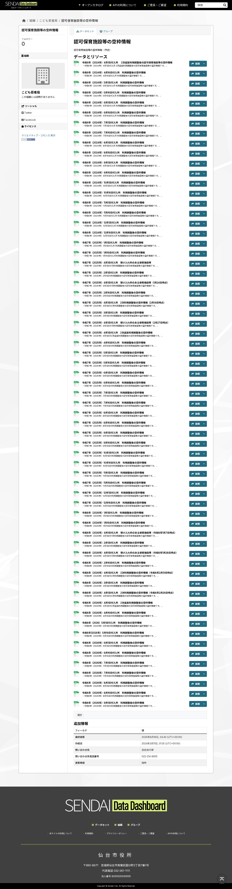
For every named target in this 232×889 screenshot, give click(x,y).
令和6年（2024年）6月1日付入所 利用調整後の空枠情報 (113, 102)
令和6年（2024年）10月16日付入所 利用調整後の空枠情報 (114, 192)
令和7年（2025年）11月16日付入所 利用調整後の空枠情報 (114, 482)
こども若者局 (48, 20)
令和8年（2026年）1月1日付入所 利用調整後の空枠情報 (113, 512)
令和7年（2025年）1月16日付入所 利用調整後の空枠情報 (113, 252)
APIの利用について (124, 5)
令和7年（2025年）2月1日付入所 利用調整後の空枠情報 (113, 272)
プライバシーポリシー (116, 833)
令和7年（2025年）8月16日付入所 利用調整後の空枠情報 (114, 422)
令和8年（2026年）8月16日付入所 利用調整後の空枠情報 (114, 692)
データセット (86, 31)
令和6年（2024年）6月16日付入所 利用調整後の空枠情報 (114, 112)
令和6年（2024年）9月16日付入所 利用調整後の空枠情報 (114, 172)
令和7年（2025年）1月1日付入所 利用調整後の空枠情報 (112, 242)
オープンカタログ (92, 5)
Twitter (28, 112)
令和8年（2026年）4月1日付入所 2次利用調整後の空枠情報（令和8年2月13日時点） (128, 572)
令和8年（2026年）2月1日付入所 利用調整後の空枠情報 (113, 542)
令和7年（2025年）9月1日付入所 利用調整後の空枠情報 (113, 432)
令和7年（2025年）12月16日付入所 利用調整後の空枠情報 (114, 502)
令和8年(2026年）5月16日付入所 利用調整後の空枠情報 (113, 632)
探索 (197, 63)
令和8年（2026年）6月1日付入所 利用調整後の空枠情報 (113, 642)
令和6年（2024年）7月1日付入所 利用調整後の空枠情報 (113, 122)
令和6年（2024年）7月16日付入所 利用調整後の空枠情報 (114, 132)
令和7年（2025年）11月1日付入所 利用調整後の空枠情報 (113, 472)
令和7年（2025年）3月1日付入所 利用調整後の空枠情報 (113, 312)
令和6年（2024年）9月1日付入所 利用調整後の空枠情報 (113, 162)
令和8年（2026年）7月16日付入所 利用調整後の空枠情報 (114, 672)
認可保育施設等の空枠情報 (79, 20)
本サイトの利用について (60, 833)
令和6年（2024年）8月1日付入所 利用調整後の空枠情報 (113, 142)
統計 (79, 715)
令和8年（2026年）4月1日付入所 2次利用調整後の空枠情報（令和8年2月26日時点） (128, 592)
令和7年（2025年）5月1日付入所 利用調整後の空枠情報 (113, 352)
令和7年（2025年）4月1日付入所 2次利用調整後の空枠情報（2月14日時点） (124, 302)
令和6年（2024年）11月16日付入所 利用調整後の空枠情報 (114, 212)
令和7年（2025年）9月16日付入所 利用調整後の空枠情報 (114, 442)
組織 (32, 20)
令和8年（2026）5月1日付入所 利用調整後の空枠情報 (112, 622)
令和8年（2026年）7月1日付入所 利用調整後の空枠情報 (113, 662)
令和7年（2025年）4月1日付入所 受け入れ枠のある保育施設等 (116, 262)
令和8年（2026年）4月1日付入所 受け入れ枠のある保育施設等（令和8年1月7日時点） (129, 532)
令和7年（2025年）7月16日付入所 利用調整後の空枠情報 (114, 402)
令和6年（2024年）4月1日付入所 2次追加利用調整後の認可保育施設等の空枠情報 (127, 62)
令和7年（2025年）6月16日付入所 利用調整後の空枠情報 (114, 382)
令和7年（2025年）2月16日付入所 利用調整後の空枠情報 (113, 292)
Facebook (30, 119)
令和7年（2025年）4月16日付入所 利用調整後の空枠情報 (114, 342)
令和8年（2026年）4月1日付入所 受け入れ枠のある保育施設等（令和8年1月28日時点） (130, 552)
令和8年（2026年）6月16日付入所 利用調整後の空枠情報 (114, 652)
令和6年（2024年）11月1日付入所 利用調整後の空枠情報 (113, 202)
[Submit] (225, 5)
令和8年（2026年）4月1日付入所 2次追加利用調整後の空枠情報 (117, 602)
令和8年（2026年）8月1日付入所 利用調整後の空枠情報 (113, 682)
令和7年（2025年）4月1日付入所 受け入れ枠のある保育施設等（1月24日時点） (125, 282)
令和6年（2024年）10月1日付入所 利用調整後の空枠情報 (113, 182)
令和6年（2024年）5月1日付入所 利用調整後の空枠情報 (113, 82)
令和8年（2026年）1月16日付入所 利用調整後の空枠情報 (113, 522)
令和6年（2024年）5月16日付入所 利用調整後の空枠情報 (114, 92)
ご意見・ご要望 (156, 5)
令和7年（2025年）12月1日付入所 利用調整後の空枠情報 (113, 492)
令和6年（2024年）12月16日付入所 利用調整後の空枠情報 (114, 232)
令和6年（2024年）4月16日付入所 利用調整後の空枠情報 (114, 72)
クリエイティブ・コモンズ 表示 (38, 135)
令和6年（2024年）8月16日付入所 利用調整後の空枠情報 (114, 152)
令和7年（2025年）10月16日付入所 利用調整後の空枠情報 (114, 462)
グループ (108, 31)
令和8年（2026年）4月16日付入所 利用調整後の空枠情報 (114, 612)
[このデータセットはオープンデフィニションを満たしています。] (28, 139)
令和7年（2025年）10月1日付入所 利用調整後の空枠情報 (113, 452)
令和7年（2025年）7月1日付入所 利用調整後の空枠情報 (113, 392)
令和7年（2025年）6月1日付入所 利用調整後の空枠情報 (113, 372)
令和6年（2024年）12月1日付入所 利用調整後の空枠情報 (113, 222)
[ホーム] (24, 20)
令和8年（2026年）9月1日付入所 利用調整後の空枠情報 (113, 702)
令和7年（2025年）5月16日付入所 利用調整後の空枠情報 (113, 362)
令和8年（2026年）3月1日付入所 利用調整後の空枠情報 (113, 582)
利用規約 (182, 5)
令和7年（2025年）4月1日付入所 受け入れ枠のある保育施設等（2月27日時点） (126, 322)
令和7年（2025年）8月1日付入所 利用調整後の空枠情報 (113, 412)
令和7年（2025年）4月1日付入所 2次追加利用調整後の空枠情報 (117, 332)
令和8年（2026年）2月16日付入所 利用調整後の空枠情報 (114, 562)
